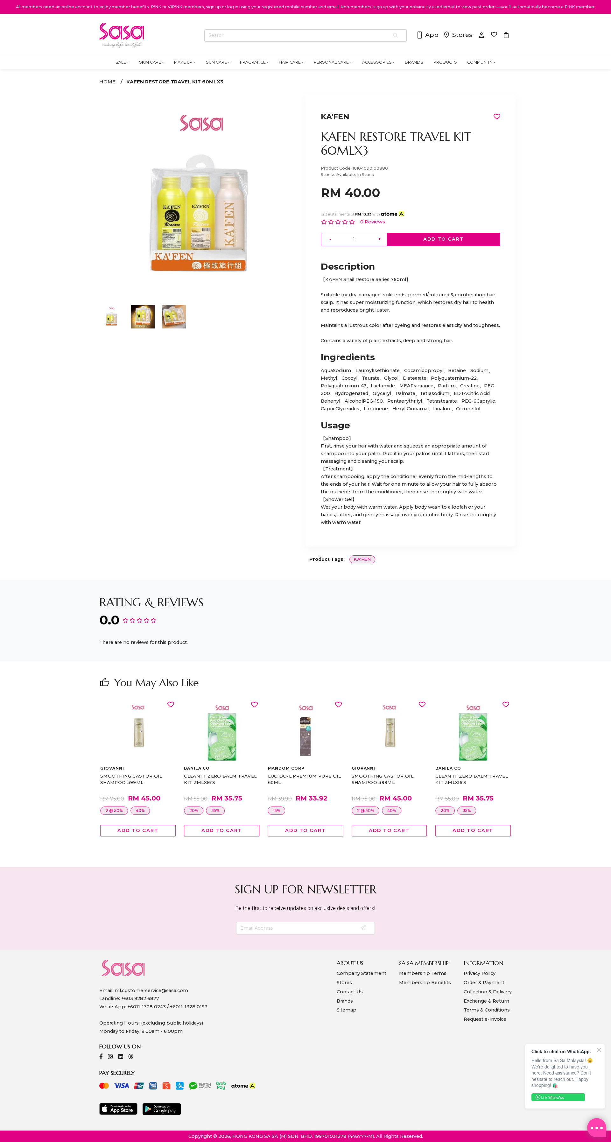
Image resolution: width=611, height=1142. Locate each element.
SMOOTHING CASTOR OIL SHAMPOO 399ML (131, 779)
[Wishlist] (170, 704)
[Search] (396, 35)
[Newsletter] (363, 928)
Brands (345, 1001)
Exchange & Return (486, 1001)
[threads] (130, 1057)
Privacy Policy (479, 973)
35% (215, 810)
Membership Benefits (425, 982)
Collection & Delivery (488, 992)
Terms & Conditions (487, 1010)
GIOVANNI (112, 768)
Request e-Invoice (485, 1019)
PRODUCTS (445, 62)
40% (140, 810)
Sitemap (346, 1010)
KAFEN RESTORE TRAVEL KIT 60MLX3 (174, 82)
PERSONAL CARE (331, 62)
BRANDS (414, 62)
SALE (121, 62)
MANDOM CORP (286, 768)
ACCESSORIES (377, 62)
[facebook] (101, 1057)
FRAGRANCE (253, 62)
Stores (457, 35)
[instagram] (110, 1057)
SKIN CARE (150, 62)
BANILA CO (197, 768)
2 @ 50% (114, 810)
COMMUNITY (480, 62)
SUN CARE (216, 62)
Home (107, 82)
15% (276, 810)
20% (193, 810)
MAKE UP (183, 62)
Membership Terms (422, 973)
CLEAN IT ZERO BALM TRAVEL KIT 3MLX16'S (220, 779)
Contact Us (350, 992)
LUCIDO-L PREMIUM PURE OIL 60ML (304, 779)
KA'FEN (335, 116)
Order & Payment (484, 982)
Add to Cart (443, 239)
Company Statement (361, 973)
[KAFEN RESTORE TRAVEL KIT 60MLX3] (200, 295)
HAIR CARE (290, 62)
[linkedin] (120, 1057)
